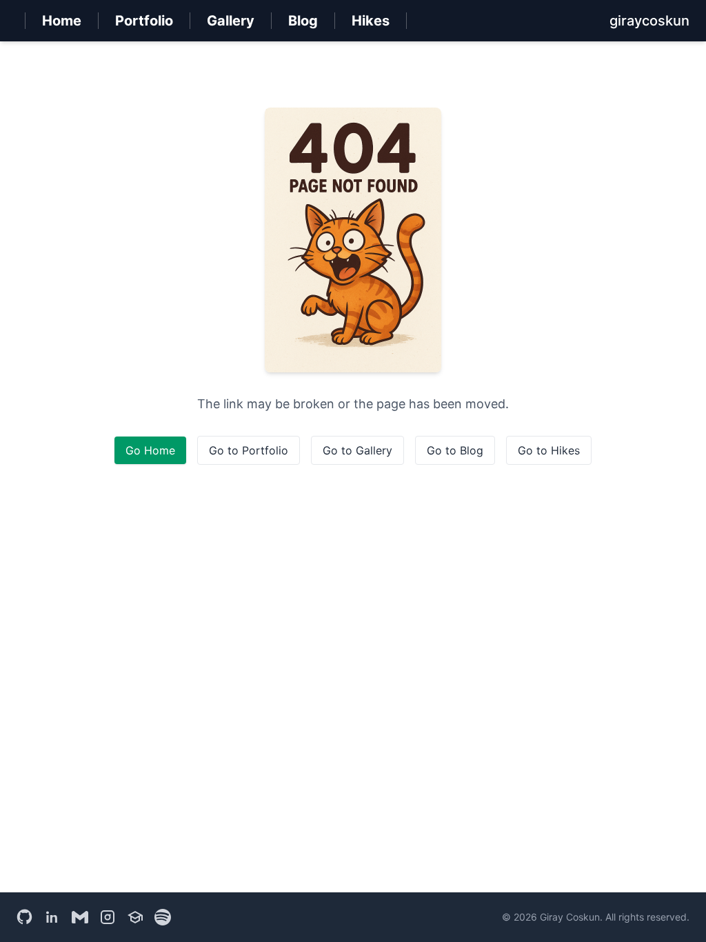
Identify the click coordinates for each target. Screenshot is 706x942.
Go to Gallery (357, 450)
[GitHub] (25, 917)
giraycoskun (649, 20)
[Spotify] (162, 917)
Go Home (150, 450)
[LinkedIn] (52, 917)
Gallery (230, 20)
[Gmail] (80, 917)
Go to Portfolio (248, 450)
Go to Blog (455, 450)
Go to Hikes (549, 450)
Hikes (371, 20)
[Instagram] (107, 917)
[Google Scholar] (135, 917)
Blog (303, 20)
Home (61, 20)
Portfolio (144, 20)
